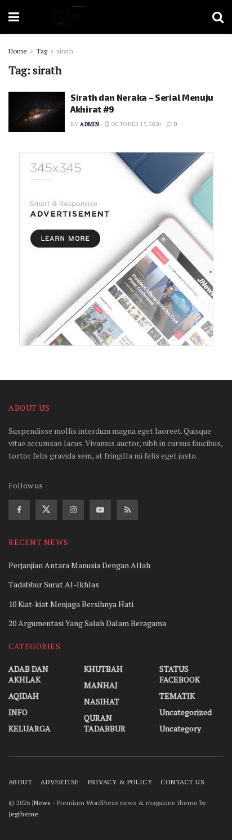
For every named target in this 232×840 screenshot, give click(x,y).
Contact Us (182, 782)
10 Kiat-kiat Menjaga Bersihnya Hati (70, 604)
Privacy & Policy (120, 782)
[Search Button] (218, 17)
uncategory (180, 728)
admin (89, 124)
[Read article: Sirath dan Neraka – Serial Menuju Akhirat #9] (36, 112)
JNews (41, 802)
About (20, 782)
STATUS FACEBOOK (179, 674)
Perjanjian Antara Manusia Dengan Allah (79, 565)
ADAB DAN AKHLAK (28, 674)
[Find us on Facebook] (19, 510)
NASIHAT (101, 701)
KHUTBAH (103, 668)
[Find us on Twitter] (46, 510)
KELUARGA (29, 728)
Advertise (60, 782)
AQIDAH (23, 695)
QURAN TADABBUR (105, 723)
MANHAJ (101, 685)
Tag (41, 51)
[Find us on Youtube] (100, 510)
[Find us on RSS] (127, 510)
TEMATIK (177, 695)
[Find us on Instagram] (73, 510)
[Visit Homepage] (115, 17)
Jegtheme (23, 814)
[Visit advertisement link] (116, 249)
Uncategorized (185, 712)
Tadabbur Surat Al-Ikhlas (53, 584)
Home (17, 51)
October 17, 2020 (135, 124)
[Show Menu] (13, 17)
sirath (64, 51)
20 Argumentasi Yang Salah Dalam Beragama (87, 623)
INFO (18, 712)
